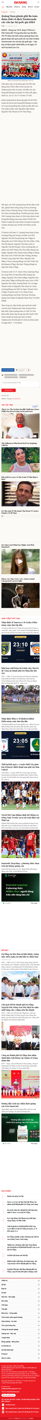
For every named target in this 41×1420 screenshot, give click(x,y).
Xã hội (24, 7)
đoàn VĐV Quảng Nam (11, 375)
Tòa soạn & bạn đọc (8, 1325)
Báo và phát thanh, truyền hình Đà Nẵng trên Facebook (22, 1408)
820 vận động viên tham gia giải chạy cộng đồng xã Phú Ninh (21, 1219)
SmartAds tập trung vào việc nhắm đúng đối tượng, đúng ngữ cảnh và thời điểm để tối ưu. (19, 870)
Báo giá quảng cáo (8, 1395)
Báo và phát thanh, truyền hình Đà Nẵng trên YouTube (22, 1412)
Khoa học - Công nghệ (9, 1313)
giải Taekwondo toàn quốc (26, 375)
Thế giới (4, 1309)
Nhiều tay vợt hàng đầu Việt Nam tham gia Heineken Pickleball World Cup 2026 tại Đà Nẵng (23, 1247)
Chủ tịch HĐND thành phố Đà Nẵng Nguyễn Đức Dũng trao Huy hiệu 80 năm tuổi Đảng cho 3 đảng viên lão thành (20, 1007)
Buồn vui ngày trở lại (15, 1196)
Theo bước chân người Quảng (11, 1317)
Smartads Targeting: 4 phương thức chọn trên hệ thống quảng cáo (20, 864)
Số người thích (16, 398)
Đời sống (4, 1301)
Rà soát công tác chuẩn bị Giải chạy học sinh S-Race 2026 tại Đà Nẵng (22, 1211)
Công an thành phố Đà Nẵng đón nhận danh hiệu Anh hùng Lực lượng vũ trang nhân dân (19, 1058)
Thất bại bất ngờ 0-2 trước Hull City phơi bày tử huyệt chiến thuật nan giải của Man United (20, 767)
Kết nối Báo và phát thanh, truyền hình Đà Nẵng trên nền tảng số (20, 1400)
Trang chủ (4, 12)
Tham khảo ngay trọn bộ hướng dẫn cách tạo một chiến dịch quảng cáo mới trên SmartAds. (18, 1110)
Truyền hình (5, 1338)
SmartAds (7, 903)
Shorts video (6, 1358)
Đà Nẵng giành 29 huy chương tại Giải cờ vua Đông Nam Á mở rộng (23, 1238)
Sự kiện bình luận (7, 1350)
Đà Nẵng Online (10, 1405)
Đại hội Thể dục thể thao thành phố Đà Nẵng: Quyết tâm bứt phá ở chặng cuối (22, 1270)
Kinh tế (30, 7)
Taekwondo (23, 377)
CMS (18, 1418)
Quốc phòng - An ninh (9, 1321)
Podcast (4, 1354)
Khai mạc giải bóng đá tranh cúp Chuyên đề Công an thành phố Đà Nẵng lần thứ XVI (20, 671)
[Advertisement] (20, 346)
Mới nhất (9, 7)
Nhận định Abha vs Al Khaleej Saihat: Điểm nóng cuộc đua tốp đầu (17, 720)
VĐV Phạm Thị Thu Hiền (11, 377)
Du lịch (37, 7)
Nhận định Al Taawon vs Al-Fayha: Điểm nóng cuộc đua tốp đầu (19, 623)
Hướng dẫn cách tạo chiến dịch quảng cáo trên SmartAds (18, 1104)
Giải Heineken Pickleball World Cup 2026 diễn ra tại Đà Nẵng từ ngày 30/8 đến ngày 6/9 (22, 1228)
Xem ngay (34, 903)
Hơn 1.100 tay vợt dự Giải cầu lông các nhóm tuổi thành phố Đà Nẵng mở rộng (22, 1203)
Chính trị (17, 7)
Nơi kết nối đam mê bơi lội (17, 1255)
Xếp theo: (3, 398)
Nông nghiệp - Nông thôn (10, 1342)
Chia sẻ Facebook (8, 370)
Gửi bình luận (8, 390)
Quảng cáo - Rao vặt (8, 1333)
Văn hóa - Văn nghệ (8, 1297)
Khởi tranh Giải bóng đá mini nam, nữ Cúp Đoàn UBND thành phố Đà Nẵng (22, 1262)
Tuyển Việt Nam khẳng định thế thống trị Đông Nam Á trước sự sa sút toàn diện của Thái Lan (20, 817)
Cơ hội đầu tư (6, 1346)
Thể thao (12, 12)
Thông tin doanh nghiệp (9, 1329)
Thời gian (9, 398)
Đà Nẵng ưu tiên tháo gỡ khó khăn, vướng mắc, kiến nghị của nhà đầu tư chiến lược (20, 955)
